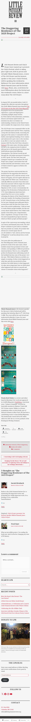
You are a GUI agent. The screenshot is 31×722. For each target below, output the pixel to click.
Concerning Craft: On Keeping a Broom (16, 457)
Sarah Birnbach (17, 483)
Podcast (3, 145)
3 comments (16, 449)
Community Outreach (11, 444)
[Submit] (29, 585)
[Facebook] (5, 694)
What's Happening (22, 444)
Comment (24, 571)
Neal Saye (15, 524)
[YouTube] (11, 694)
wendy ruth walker (25, 37)
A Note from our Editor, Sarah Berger (12, 601)
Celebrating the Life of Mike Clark (11, 608)
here (6, 88)
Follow (5, 680)
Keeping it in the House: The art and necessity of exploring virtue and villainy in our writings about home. (15, 462)
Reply (2, 506)
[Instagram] (8, 694)
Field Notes (18, 402)
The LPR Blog (15, 663)
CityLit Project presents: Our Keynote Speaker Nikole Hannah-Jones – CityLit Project (13, 515)
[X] (2, 694)
